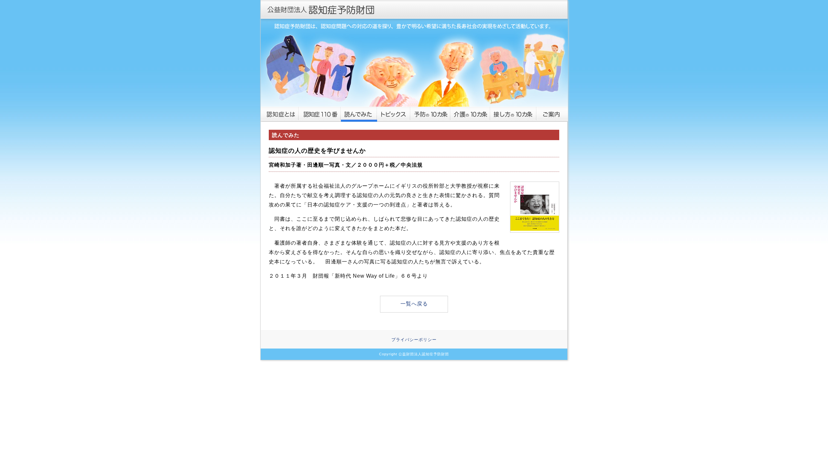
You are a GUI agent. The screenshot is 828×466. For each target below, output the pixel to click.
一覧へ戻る (414, 303)
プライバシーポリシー (414, 339)
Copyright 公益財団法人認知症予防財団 (414, 354)
